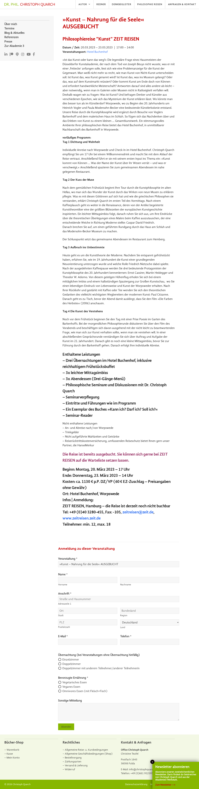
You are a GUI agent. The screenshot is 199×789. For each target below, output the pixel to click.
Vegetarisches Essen (74, 682)
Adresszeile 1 (64, 604)
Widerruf (70, 769)
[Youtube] (29, 54)
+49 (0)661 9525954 (142, 773)
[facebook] (34, 54)
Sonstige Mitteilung (70, 700)
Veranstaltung (67, 558)
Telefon (125, 636)
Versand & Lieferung (76, 765)
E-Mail (63, 636)
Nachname (125, 584)
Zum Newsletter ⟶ (165, 784)
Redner (101, 4)
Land (122, 627)
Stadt (61, 615)
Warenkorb (13, 749)
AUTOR (83, 4)
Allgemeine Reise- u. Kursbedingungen (86, 749)
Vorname (62, 584)
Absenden (66, 726)
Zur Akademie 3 (14, 46)
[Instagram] (22, 54)
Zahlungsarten (73, 761)
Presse (8, 41)
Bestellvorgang (73, 757)
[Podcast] (17, 54)
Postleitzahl (64, 627)
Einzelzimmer (70, 659)
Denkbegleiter (121, 4)
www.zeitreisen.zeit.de (81, 518)
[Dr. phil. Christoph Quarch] (30, 5)
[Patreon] (11, 54)
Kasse (10, 753)
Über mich (10, 24)
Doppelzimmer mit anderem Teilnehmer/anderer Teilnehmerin (101, 668)
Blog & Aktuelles (14, 32)
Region (123, 615)
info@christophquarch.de (143, 769)
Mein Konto (13, 757)
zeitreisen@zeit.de (137, 512)
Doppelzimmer (71, 664)
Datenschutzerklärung (136, 784)
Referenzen (11, 37)
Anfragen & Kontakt (182, 4)
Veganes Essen (71, 686)
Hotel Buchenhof (97, 51)
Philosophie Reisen (149, 4)
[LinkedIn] (5, 54)
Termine (9, 28)
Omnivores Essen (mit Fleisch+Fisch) (84, 691)
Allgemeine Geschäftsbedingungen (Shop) (88, 753)
